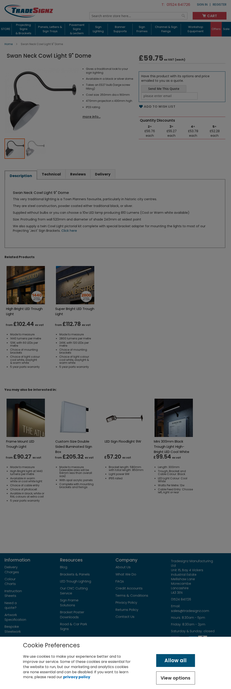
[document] (115, 663)
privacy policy (76, 677)
